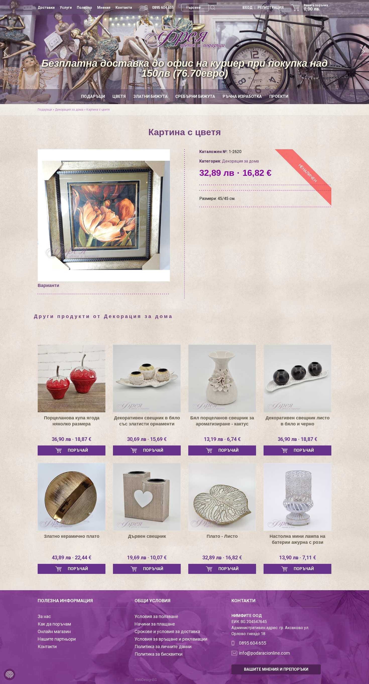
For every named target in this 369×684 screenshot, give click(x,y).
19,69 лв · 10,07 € (147, 558)
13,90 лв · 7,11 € (297, 558)
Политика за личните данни (163, 646)
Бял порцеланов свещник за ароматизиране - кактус (222, 420)
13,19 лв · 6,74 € (222, 439)
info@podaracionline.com (264, 653)
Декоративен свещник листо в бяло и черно (298, 420)
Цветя (119, 96)
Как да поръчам (54, 624)
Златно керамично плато (71, 536)
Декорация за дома (69, 109)
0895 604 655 (163, 8)
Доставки (46, 8)
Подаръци (93, 96)
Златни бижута (150, 96)
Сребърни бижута (195, 96)
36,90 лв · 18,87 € (71, 439)
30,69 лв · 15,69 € (147, 439)
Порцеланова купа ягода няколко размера (71, 420)
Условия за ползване (156, 616)
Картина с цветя (98, 109)
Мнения (103, 8)
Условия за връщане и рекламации (171, 639)
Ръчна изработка (242, 96)
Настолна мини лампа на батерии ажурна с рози (297, 539)
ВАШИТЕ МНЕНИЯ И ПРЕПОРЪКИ (276, 669)
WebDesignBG (146, 679)
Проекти (278, 96)
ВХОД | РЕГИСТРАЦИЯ (263, 8)
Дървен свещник (147, 536)
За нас (44, 616)
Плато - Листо (222, 536)
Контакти (123, 8)
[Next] (362, 52)
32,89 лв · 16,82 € (222, 558)
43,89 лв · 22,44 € (71, 558)
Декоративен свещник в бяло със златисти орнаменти (147, 420)
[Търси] (212, 7)
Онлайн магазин (54, 631)
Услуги (66, 8)
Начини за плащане (155, 624)
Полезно (84, 8)
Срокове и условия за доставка (167, 631)
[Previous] (6, 52)
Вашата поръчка (316, 7)
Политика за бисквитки (158, 654)
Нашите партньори (57, 639)
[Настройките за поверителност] (9, 674)
